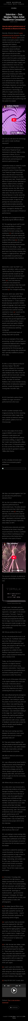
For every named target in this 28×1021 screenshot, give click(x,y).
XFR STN (14, 37)
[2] (16, 240)
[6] (15, 511)
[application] (14, 990)
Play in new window (14, 1000)
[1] (10, 233)
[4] (9, 289)
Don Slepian (14, 2)
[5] (14, 312)
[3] (7, 280)
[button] (14, 990)
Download (5, 1002)
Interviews (15, 1007)
